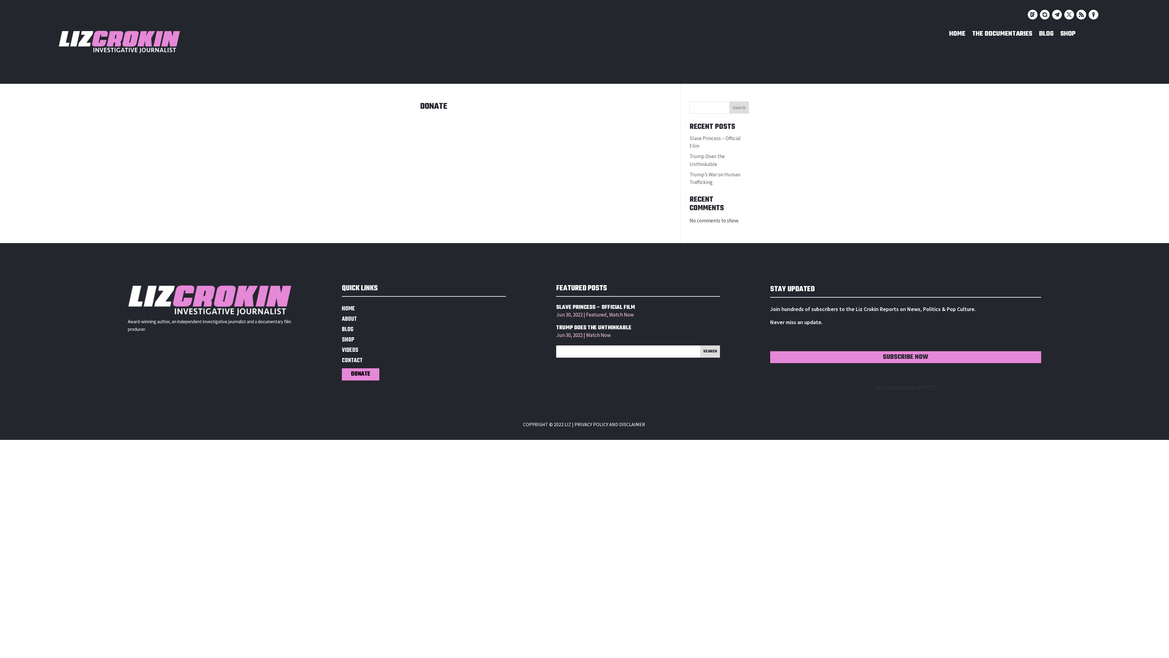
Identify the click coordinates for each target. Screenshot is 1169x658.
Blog (1046, 35)
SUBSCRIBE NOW (905, 357)
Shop (1068, 35)
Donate (360, 374)
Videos (350, 351)
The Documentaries (1002, 35)
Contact (352, 361)
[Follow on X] (1069, 14)
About (349, 320)
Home (957, 35)
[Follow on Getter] (1032, 14)
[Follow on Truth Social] (1093, 14)
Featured (596, 314)
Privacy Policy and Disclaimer (609, 424)
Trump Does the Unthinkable (593, 328)
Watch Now (621, 314)
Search (739, 107)
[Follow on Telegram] (1057, 14)
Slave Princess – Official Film (595, 307)
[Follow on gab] (1045, 14)
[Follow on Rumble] (1081, 14)
